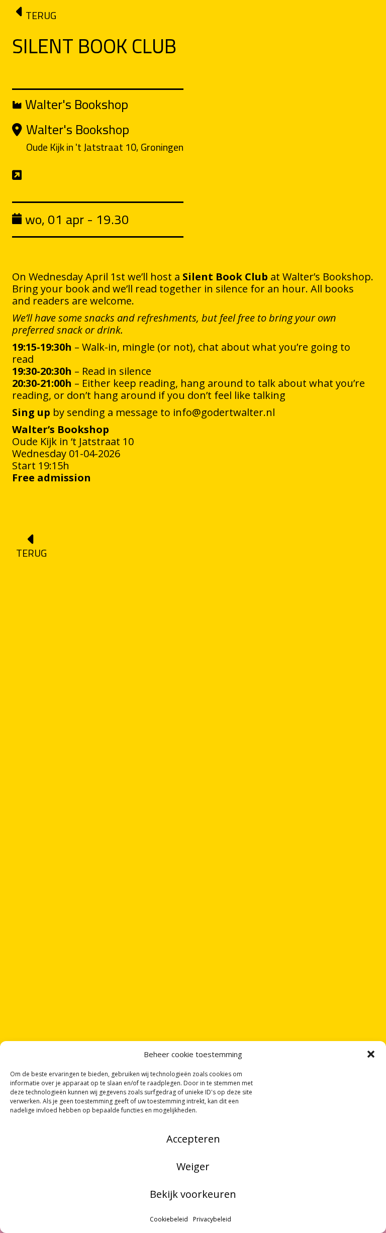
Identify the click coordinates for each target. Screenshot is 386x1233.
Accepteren (193, 1139)
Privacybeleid (212, 1219)
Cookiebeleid (169, 1219)
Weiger (193, 1166)
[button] (371, 1054)
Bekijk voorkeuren (193, 1194)
